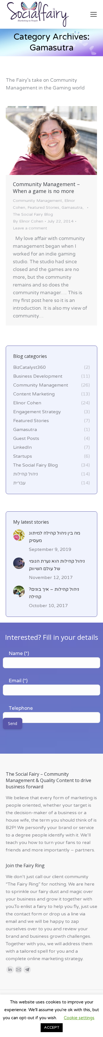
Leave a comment (30, 228)
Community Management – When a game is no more (46, 187)
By (28, 221)
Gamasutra (72, 207)
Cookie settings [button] (79, 1017)
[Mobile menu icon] (93, 14)
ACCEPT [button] (51, 1027)
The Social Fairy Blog (33, 214)
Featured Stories (43, 207)
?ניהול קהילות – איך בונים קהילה (54, 593)
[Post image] (19, 535)
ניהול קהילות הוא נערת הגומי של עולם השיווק (57, 565)
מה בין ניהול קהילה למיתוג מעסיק (54, 536)
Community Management (37, 200)
